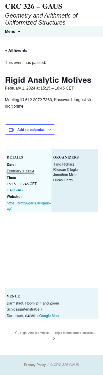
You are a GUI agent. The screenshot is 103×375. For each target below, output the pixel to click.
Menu (10, 31)
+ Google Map (47, 315)
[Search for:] (94, 32)
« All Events (16, 50)
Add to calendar (30, 129)
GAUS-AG (15, 189)
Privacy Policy (35, 365)
